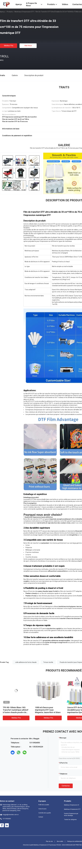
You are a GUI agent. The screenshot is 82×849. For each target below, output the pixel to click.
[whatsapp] (18, 752)
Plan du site (49, 841)
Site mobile (60, 841)
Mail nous (28, 46)
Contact (40, 817)
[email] (13, 752)
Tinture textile (48, 662)
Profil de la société (43, 805)
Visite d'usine (42, 809)
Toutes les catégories (70, 819)
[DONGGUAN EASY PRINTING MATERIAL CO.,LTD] (6, 4)
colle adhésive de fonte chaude (26, 662)
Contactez (66, 786)
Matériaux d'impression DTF (24, 12)
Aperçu (2, 12)
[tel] (30, 752)
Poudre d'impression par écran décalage (71, 814)
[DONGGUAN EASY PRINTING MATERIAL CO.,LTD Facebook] (2, 825)
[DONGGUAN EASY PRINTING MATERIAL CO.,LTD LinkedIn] (7, 825)
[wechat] (24, 752)
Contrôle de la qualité (44, 813)
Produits (10, 12)
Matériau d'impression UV (71, 805)
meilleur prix (8, 46)
